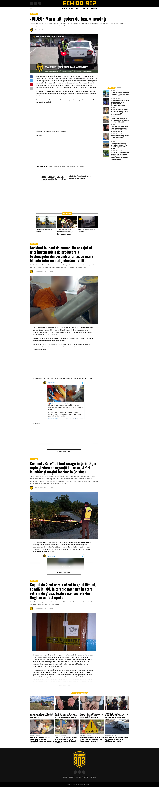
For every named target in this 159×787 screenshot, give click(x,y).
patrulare (65, 166)
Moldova (71, 9)
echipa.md (39, 135)
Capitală (50, 166)
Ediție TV (64, 9)
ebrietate (58, 166)
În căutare (85, 9)
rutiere (72, 166)
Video (82, 166)
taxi (77, 166)
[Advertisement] (67, 116)
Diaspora (78, 9)
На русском (94, 9)
